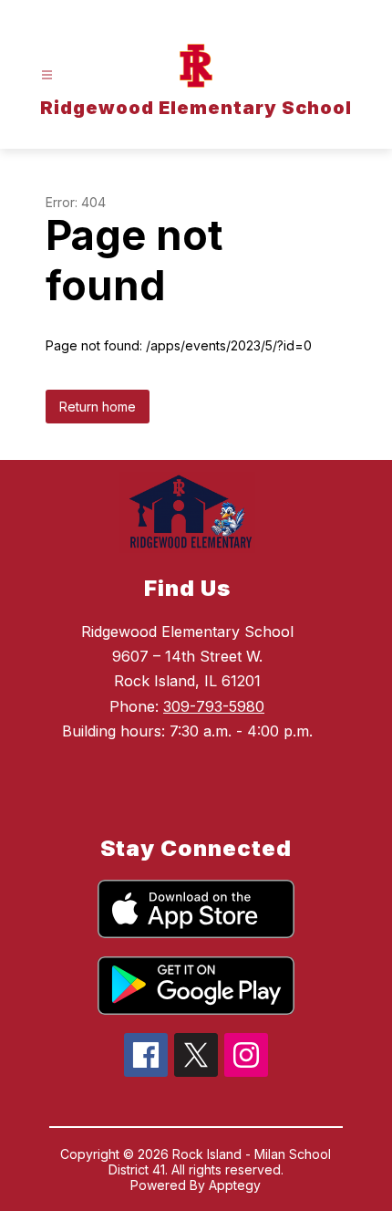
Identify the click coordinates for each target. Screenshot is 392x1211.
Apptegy (235, 1185)
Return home (97, 406)
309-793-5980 (213, 706)
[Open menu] (46, 75)
